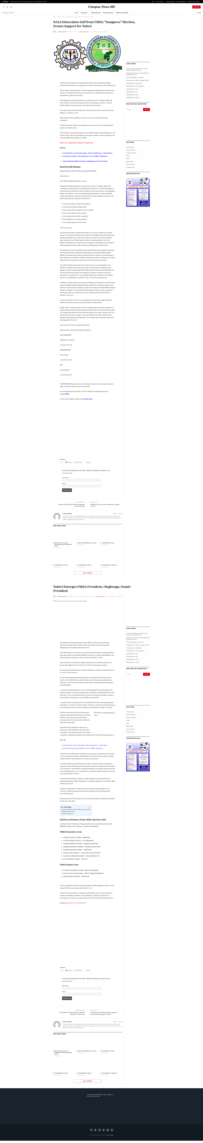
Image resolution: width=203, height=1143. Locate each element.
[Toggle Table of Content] (88, 807)
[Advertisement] (87, 419)
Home (153, 1)
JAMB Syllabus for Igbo (132, 91)
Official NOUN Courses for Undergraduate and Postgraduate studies (63, 544)
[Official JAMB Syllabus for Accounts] (87, 535)
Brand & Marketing (181, 1)
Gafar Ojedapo (62, 31)
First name (65, 477)
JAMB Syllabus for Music (108, 543)
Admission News (130, 147)
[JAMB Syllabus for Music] (111, 535)
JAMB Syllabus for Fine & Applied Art (135, 86)
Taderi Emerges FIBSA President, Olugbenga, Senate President (85, 161)
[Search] (197, 13)
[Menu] (200, 13)
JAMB (127, 158)
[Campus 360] (101, 7)
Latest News (160, 1)
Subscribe (196, 7)
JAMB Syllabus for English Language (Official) (137, 80)
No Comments (95, 31)
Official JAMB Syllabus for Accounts (20, 1)
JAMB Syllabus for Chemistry (109, 565)
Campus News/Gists (84, 31)
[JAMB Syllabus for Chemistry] (111, 557)
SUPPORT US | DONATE (194, 1)
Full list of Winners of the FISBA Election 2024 (76, 809)
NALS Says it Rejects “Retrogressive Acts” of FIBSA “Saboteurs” (85, 156)
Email (64, 483)
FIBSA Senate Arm (67, 813)
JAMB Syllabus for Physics (85, 565)
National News (129, 161)
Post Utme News (130, 164)
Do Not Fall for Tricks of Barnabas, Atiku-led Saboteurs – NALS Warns (87, 153)
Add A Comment (87, 573)
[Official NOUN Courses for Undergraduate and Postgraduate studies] (64, 535)
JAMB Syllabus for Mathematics (134, 83)
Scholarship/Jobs (170, 1)
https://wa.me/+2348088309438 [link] (76, 903)
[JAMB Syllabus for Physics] (87, 557)
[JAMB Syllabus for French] (64, 557)
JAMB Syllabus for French (61, 565)
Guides (128, 155)
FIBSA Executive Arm (68, 811)
